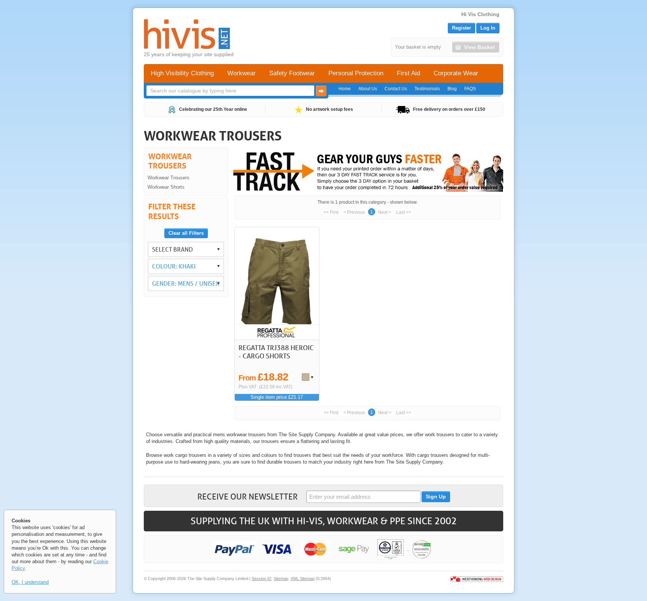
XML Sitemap (303, 578)
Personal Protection (355, 73)
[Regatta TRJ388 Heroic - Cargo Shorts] (277, 283)
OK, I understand (30, 582)
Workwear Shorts (166, 187)
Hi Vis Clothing (480, 14)
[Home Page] (187, 34)
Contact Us (396, 88)
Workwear (241, 73)
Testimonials (427, 88)
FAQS (470, 88)
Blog (452, 88)
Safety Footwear (292, 73)
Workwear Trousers (168, 177)
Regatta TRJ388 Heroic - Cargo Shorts (276, 351)
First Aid (408, 73)
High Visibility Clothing (182, 73)
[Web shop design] (476, 578)
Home (344, 88)
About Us (367, 88)
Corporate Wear (456, 73)
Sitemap (281, 578)
